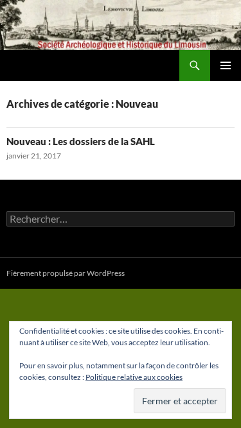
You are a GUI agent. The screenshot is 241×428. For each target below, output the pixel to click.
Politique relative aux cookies (134, 377)
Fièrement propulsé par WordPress (65, 273)
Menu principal (225, 65)
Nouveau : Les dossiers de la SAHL (80, 141)
